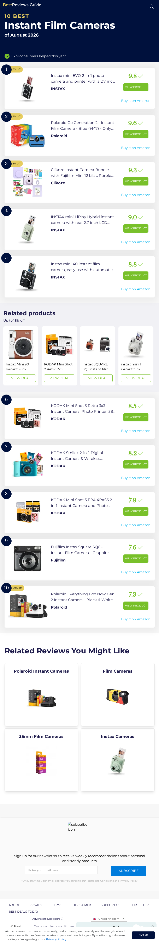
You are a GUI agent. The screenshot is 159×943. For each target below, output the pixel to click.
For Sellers (140, 905)
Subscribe (129, 871)
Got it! (143, 935)
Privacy (35, 905)
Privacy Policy (56, 939)
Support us (110, 905)
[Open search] (152, 7)
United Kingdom (108, 918)
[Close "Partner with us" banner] (152, 925)
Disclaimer (81, 905)
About (14, 905)
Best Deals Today (23, 911)
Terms (57, 905)
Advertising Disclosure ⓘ (47, 918)
